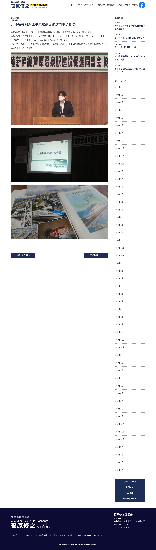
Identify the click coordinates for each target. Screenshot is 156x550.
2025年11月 (119, 156)
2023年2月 (119, 409)
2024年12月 (119, 240)
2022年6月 (119, 470)
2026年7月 (119, 95)
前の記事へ (96, 255)
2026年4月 (119, 118)
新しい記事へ (23, 255)
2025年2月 (119, 225)
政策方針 (101, 5)
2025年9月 (119, 171)
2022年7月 (119, 462)
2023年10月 (119, 347)
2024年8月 (119, 271)
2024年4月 (119, 301)
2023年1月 (119, 416)
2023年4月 (119, 393)
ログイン (98, 535)
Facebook (88, 535)
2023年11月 (119, 340)
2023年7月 (119, 370)
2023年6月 (119, 378)
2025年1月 (119, 232)
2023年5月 (119, 386)
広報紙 (119, 5)
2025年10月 (119, 164)
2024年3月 (119, 309)
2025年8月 (119, 179)
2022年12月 (119, 424)
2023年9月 (119, 355)
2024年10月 (119, 255)
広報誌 (130, 493)
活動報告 (111, 5)
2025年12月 (119, 148)
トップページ (76, 5)
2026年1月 (119, 141)
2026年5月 (119, 110)
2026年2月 (119, 133)
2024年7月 (119, 278)
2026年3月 (119, 125)
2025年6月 (119, 194)
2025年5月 (119, 202)
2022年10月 (119, 439)
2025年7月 (119, 186)
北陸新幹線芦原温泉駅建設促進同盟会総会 (43, 24)
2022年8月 (119, 454)
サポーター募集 (131, 5)
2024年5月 (119, 294)
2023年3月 (119, 401)
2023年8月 (119, 363)
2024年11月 (119, 248)
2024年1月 (119, 324)
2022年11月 (119, 432)
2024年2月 (119, 317)
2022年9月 (119, 447)
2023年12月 (119, 332)
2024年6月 (119, 286)
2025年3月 (119, 217)
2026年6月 (119, 102)
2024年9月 (119, 263)
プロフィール (89, 5)
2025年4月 (119, 209)
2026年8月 (119, 87)
